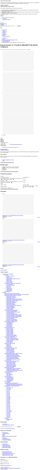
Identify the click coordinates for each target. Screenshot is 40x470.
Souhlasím (6, 5)
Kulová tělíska (9, 324)
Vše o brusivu (4, 29)
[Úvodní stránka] (3, 23)
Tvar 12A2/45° (9, 411)
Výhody (3, 33)
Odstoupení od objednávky (6, 439)
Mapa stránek (11, 468)
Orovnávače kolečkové (10, 312)
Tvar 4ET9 (8, 399)
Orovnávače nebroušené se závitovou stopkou (14, 316)
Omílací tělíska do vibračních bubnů (11, 321)
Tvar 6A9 (8, 403)
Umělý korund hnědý (10, 379)
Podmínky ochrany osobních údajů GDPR (9, 436)
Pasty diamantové (9, 374)
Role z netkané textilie (10, 352)
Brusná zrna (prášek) (8, 376)
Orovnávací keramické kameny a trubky (13, 311)
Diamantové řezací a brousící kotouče (11, 383)
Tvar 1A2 (8, 390)
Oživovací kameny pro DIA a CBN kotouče (14, 305)
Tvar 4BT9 (8, 397)
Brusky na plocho (9, 281)
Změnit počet (2, 144)
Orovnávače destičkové (10, 318)
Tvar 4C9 (8, 398)
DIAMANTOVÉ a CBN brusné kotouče (11, 385)
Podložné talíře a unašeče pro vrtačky (13, 369)
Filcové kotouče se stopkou (11, 364)
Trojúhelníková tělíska (10, 322)
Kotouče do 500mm (10, 334)
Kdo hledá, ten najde (3, 25)
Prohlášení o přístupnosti (4, 468)
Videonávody (4, 31)
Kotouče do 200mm (10, 331)
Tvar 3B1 (8, 393)
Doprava (3, 434)
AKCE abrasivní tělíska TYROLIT (8, 424)
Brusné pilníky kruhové (10, 303)
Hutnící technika (9, 290)
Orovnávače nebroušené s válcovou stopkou (14, 315)
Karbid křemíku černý (10, 377)
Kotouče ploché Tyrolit (6, 445)
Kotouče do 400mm (10, 333)
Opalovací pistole (7, 291)
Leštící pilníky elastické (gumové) (12, 300)
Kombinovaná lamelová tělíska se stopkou (14, 356)
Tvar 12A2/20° (9, 410)
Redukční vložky (9, 419)
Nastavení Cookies (17, 468)
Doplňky (6, 418)
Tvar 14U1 (8, 417)
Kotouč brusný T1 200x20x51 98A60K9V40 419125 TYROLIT (13, 264)
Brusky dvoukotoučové (10, 275)
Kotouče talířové (9, 342)
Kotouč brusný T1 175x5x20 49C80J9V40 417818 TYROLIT (12, 215)
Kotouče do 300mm (10, 332)
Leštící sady (9, 375)
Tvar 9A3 (8, 404)
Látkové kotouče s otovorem (11, 361)
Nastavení (2, 5)
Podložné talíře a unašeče (9, 367)
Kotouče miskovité (10, 341)
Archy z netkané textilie (10, 351)
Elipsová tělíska (9, 326)
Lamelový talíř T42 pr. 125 (6, 451)
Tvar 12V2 (8, 414)
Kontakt (3, 35)
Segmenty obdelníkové (10, 306)
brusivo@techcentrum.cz (7, 465)
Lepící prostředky (8, 381)
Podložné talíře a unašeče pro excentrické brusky (15, 370)
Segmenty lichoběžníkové (11, 307)
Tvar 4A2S (8, 396)
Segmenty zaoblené (10, 309)
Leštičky (8, 276)
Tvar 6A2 (8, 401)
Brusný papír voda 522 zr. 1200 (7, 454)
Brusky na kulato (9, 282)
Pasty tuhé (8, 372)
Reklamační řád (5, 432)
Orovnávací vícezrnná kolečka (12, 319)
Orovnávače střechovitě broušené (12, 317)
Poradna (3, 30)
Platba (3, 435)
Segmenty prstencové (10, 308)
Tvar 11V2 (8, 407)
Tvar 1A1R (8, 389)
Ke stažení (4, 32)
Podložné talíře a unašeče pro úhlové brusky (14, 368)
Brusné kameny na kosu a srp (11, 297)
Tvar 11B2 (8, 406)
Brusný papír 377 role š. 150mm (7, 455)
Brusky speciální (9, 277)
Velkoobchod (4, 34)
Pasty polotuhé (9, 373)
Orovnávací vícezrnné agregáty (12, 320)
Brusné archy (9, 344)
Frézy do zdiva (9, 287)
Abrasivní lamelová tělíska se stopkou (13, 355)
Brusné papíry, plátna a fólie (9, 343)
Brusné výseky (9, 346)
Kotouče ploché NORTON (9, 327)
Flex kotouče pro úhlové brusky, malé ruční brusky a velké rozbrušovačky (17, 294)
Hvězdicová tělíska (10, 325)
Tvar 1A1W (9, 388)
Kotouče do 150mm (10, 330)
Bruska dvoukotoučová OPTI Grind (8, 453)
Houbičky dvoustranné (10, 349)
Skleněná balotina (9, 380)
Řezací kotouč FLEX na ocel (7, 452)
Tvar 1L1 (8, 391)
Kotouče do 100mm (10, 329)
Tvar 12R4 (8, 413)
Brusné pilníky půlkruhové (11, 304)
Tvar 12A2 (8, 409)
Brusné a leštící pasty (5, 444)
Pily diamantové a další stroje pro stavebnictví (12, 283)
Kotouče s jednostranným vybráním (12, 338)
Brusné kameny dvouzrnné (11, 296)
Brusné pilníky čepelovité (11, 301)
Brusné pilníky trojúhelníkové (11, 302)
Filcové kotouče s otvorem (11, 363)
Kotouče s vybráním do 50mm (12, 337)
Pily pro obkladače (10, 284)
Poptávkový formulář (5, 36)
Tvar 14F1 (8, 416)
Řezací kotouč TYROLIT (6, 447)
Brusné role (8, 345)
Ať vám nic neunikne (4, 426)
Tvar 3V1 (8, 395)
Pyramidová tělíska (10, 323)
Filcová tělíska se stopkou (11, 362)
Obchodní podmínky (5, 433)
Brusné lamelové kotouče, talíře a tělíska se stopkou (13, 353)
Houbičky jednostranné (10, 348)
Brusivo (3, 292)
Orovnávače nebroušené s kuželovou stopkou (14, 314)
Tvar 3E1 (8, 394)
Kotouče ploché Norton (6, 446)
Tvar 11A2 (8, 405)
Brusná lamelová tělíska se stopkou (12, 354)
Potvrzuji (1, 15)
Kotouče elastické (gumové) (11, 365)
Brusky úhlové (9, 280)
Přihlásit (19, 426)
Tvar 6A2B (8, 402)
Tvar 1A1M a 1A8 (10, 387)
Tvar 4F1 (8, 400)
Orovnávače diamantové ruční (12, 313)
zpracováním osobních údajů (9, 428)
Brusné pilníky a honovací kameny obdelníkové (14, 299)
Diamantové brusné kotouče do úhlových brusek (15, 384)
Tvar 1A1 (8, 386)
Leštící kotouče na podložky (11, 366)
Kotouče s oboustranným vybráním (12, 339)
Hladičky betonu (9, 288)
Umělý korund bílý (10, 378)
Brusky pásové (9, 279)
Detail (39, 217)
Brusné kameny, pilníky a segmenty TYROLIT (12, 295)
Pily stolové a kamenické (11, 285)
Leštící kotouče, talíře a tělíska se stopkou (11, 360)
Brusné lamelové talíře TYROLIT (12, 357)
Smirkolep (8, 382)
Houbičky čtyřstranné (10, 350)
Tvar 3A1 (8, 392)
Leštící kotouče (5, 443)
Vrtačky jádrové (9, 289)
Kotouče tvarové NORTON (9, 336)
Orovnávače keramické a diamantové (11, 310)
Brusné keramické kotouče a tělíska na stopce (12, 293)
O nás (3, 437)
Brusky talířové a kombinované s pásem (13, 278)
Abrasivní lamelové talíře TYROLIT (13, 358)
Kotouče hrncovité (10, 340)
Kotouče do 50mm (10, 328)
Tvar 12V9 (8, 415)
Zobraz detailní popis (3, 149)
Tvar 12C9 (8, 412)
